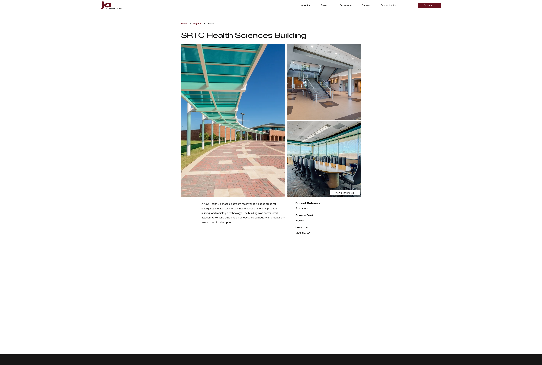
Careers (366, 5)
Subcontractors (389, 5)
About (304, 5)
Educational (302, 208)
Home (184, 23)
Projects (325, 5)
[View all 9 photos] (233, 120)
